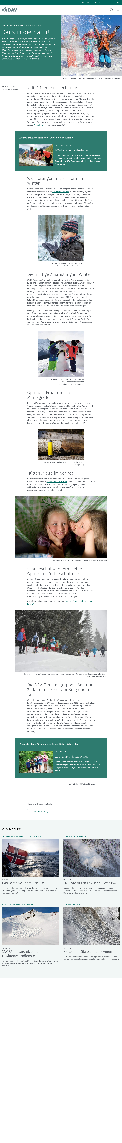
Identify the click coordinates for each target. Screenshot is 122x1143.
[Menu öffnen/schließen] (118, 10)
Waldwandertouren (60, 192)
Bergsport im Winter (37, 811)
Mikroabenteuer (40, 125)
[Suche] (111, 10)
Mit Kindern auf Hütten (57, 482)
